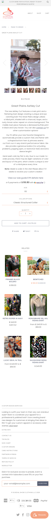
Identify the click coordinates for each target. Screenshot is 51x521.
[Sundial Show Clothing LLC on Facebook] (23, 515)
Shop (39, 13)
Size (25, 187)
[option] (25, 62)
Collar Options (25, 199)
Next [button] (44, 62)
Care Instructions (10, 450)
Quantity (25, 210)
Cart (47, 13)
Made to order (17, 27)
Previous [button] (6, 62)
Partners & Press (9, 454)
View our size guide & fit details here (25, 178)
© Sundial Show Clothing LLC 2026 (25, 492)
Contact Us (6, 435)
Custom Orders (8, 447)
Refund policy (8, 462)
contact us (41, 127)
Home (4, 27)
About (30, 13)
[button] (25, 182)
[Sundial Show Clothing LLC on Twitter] (18, 515)
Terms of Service (9, 458)
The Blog (5, 439)
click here (13, 426)
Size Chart (6, 443)
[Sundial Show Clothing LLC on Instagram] (28, 515)
